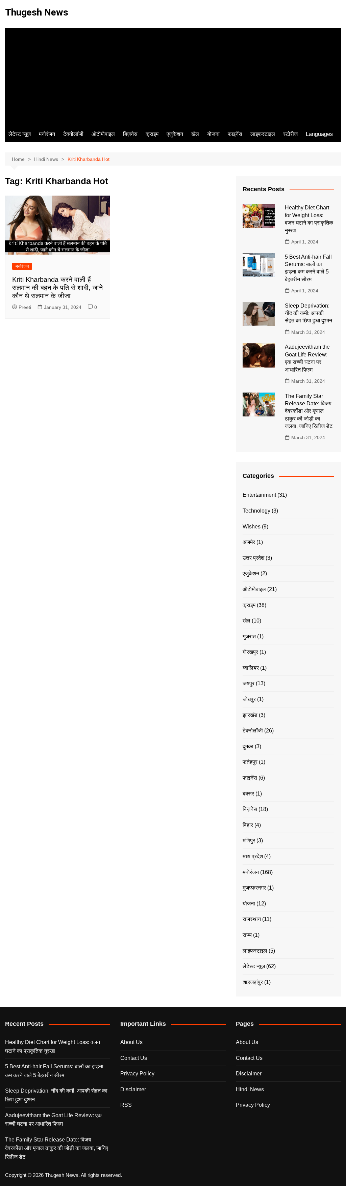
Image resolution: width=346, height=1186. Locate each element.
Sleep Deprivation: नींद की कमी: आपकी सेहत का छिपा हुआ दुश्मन (308, 313)
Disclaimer (133, 1089)
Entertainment (259, 495)
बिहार (248, 825)
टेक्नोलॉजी (73, 134)
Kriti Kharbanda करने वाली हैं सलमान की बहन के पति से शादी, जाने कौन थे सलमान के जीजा (57, 287)
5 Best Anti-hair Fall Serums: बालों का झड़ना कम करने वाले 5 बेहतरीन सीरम (54, 1071)
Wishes (252, 526)
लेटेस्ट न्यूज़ (19, 134)
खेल (195, 134)
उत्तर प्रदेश (253, 558)
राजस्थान (252, 919)
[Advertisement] (173, 75)
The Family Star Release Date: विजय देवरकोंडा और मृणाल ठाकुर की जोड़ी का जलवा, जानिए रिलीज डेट (309, 411)
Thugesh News (36, 12)
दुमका (248, 746)
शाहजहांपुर (253, 982)
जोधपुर (249, 699)
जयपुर (248, 683)
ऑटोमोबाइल (103, 134)
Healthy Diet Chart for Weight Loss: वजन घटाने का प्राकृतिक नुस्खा (52, 1046)
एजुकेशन (175, 134)
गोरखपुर (250, 652)
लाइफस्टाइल (262, 134)
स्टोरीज (290, 134)
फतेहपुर (250, 762)
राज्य (247, 935)
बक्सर (248, 794)
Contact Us (133, 1058)
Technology (256, 511)
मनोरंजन (47, 134)
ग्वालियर (251, 668)
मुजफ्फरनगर (254, 888)
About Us (131, 1042)
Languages (319, 134)
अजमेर (249, 542)
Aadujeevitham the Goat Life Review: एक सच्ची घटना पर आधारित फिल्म (53, 1119)
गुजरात (249, 636)
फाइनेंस (235, 134)
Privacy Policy (137, 1073)
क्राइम (152, 134)
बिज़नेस (130, 134)
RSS (126, 1105)
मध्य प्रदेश (253, 856)
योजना (213, 134)
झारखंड (250, 715)
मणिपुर (249, 840)
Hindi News (250, 1089)
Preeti (25, 307)
